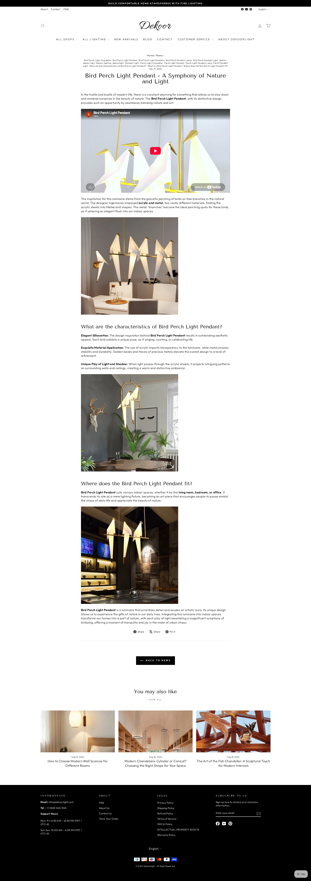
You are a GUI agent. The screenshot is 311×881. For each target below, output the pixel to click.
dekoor (222, 60)
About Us (104, 808)
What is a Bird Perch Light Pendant (165, 66)
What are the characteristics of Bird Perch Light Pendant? (117, 66)
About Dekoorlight (236, 39)
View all (155, 699)
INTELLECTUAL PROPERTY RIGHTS (178, 829)
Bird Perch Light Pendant (125, 60)
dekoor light (89, 63)
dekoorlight (118, 63)
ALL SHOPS (65, 39)
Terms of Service (166, 818)
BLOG (147, 39)
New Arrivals (126, 39)
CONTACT (165, 39)
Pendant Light (132, 63)
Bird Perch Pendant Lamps (179, 60)
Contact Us (105, 813)
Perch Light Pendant (174, 63)
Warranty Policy (166, 835)
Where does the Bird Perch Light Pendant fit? (205, 66)
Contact (55, 9)
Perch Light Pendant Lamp (199, 63)
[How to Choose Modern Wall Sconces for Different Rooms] (77, 731)
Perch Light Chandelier (151, 63)
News (159, 55)
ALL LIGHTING (95, 39)
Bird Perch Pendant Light (205, 60)
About (44, 9)
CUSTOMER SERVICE (194, 39)
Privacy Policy (165, 802)
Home (150, 55)
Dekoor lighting (103, 63)
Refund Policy (165, 813)
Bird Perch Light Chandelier (97, 60)
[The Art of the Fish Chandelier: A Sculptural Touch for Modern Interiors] (233, 731)
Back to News (158, 660)
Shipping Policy (166, 808)
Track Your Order (109, 818)
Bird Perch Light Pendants (151, 60)
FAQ (66, 9)
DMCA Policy (165, 824)
